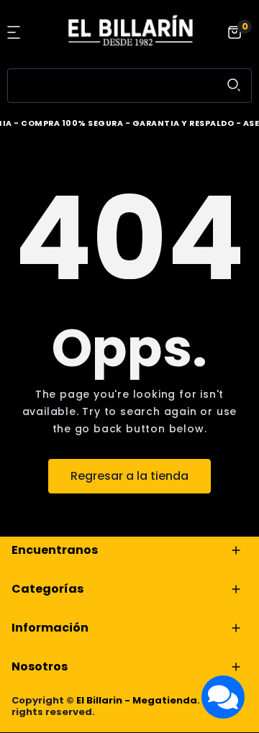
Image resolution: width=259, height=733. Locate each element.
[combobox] (129, 85)
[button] (15, 32)
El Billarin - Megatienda (136, 700)
